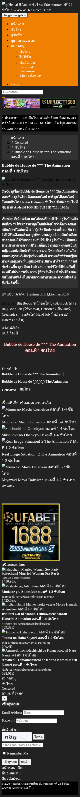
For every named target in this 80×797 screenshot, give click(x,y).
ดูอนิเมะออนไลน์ (23, 40)
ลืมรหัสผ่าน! (11, 779)
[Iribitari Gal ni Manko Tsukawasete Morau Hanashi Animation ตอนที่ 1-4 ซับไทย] (40, 609)
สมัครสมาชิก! (12, 768)
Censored (26, 67)
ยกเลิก (25, 762)
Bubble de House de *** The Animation (32, 374)
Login (15, 84)
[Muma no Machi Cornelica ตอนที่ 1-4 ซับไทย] (40, 415)
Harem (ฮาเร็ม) (13, 320)
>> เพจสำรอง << (27, 129)
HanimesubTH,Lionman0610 (48, 294)
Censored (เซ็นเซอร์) (56, 309)
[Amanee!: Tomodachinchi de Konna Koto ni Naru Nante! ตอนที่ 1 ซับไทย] (40, 655)
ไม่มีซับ (25, 57)
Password (8, 720)
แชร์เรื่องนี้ (10, 333)
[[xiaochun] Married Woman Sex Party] (30, 569)
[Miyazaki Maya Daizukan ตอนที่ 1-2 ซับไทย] (40, 473)
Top (31, 787)
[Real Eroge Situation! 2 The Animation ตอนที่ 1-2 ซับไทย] (40, 448)
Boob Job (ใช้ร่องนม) (24, 309)
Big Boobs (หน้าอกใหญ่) (35, 303)
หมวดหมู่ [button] (18, 46)
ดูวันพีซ (16, 35)
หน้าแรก (17, 24)
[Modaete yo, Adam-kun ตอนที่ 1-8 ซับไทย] (34, 586)
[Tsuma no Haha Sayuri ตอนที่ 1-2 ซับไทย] (33, 632)
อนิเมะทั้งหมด (30, 76)
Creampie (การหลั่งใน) (18, 314)
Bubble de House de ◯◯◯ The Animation (35, 381)
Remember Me (17, 753)
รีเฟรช (38, 736)
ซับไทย (16, 29)
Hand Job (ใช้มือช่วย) (52, 314)
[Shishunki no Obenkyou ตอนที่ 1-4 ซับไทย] (39, 428)
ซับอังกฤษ (27, 62)
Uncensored (28, 71)
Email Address (12, 712)
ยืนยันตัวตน (11, 729)
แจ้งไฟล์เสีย (11, 328)
